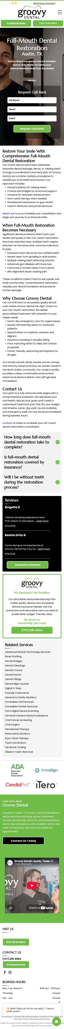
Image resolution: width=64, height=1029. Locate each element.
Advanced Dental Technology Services (27, 652)
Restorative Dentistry (17, 733)
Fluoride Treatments (17, 693)
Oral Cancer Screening (18, 720)
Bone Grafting (13, 656)
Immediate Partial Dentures (21, 706)
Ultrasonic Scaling (15, 747)
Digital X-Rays (13, 688)
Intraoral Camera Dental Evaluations (26, 715)
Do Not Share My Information (26, 1016)
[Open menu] (60, 12)
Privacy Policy (6, 1016)
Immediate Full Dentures (19, 702)
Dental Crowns (13, 670)
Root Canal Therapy (17, 738)
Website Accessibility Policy (39, 1019)
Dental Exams (13, 674)
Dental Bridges (13, 661)
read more (42, 521)
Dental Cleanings (15, 665)
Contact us (9, 423)
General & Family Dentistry (21, 697)
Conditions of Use (46, 1016)
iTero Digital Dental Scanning (22, 711)
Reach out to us (12, 213)
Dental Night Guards (17, 684)
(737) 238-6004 (12, 958)
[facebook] (5, 972)
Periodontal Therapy (17, 729)
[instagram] (10, 972)
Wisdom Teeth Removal (19, 752)
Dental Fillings (13, 679)
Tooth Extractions (15, 742)
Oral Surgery (12, 724)
